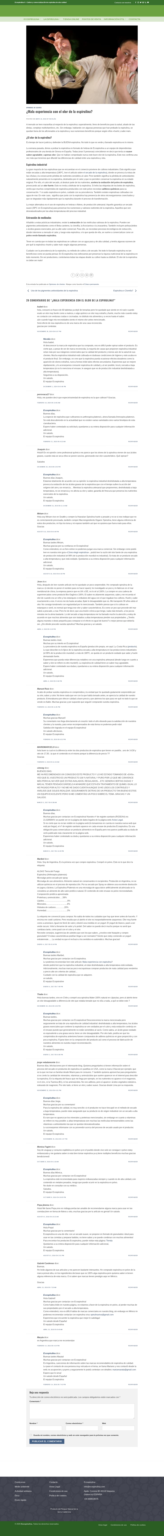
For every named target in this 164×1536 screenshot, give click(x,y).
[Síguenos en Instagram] (138, 2)
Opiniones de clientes (34, 108)
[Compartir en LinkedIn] (91, 275)
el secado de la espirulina (95, 173)
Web (104, 1423)
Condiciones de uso (58, 1491)
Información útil (114, 19)
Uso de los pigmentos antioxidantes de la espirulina (54, 291)
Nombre (33, 1423)
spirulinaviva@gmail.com (102, 1315)
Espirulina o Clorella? (123, 291)
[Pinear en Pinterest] (87, 275)
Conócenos (20, 1482)
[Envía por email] (82, 275)
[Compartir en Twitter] (77, 275)
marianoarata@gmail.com (124, 1370)
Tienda (109, 1241)
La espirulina (51, 19)
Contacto (53, 1482)
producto (132, 646)
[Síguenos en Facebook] (135, 2)
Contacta (134, 19)
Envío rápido (20, 1500)
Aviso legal (102, 1525)
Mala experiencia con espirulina (97, 962)
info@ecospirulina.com (94, 1486)
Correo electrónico (74, 1423)
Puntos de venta (91, 19)
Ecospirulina (31, 19)
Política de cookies (57, 1496)
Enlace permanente (91, 284)
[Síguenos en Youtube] (148, 2)
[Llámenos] (145, 2)
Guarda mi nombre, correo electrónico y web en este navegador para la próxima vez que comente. (76, 1435)
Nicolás (52, 119)
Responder (133, 331)
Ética (17, 1496)
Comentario (35, 1401)
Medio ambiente (22, 1486)
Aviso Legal (117, 820)
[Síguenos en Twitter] (140, 2)
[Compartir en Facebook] (73, 275)
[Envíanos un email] (143, 2)
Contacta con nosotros (123, 3)
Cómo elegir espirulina (77, 552)
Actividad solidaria (23, 1491)
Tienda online (71, 19)
